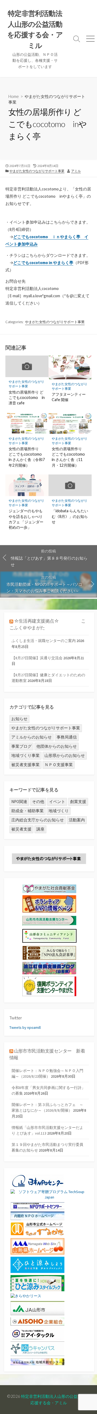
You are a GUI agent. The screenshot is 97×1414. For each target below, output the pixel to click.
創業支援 (78, 801)
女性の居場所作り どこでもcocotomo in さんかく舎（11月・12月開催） (69, 456)
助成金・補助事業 (27, 810)
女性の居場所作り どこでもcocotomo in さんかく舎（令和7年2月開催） (27, 456)
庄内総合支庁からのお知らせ (37, 819)
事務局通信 (67, 737)
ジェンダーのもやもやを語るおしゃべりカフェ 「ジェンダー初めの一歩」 (26, 519)
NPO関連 (19, 801)
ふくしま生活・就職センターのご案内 (44, 640)
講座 (40, 829)
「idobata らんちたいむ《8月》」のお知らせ (70, 516)
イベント (57, 801)
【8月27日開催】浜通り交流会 (37, 657)
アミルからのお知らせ (31, 737)
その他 (38, 801)
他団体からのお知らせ (56, 746)
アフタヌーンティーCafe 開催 (69, 397)
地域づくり (58, 810)
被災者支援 (21, 829)
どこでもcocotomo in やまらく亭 (43, 262)
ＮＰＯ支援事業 (58, 764)
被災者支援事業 (25, 764)
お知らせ (19, 718)
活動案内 (77, 819)
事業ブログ (21, 746)
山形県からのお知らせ (64, 755)
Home (13, 96)
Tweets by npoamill (25, 1027)
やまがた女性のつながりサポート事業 (36, 171)
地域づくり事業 (25, 755)
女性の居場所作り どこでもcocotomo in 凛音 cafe (27, 397)
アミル (76, 171)
